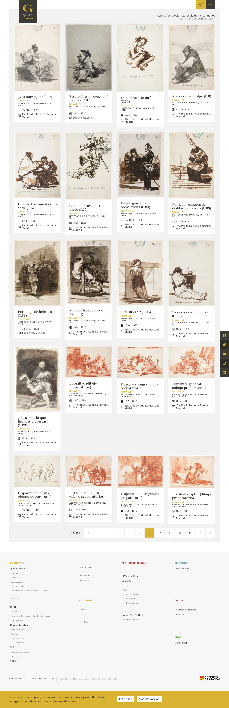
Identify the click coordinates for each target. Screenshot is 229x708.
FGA (85, 617)
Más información (149, 699)
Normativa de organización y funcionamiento (31, 616)
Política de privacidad (100, 679)
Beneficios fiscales (19, 629)
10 (160, 532)
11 (170, 532)
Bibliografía (131, 598)
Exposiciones (86, 567)
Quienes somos (18, 568)
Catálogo (126, 580)
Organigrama (17, 582)
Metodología (132, 594)
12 (180, 532)
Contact (14, 660)
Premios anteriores (131, 619)
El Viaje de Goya (130, 576)
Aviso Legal (84, 679)
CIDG (13, 607)
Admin (114, 679)
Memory (14, 599)
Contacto (64, 679)
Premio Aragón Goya (132, 615)
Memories (84, 580)
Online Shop (181, 642)
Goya (85, 622)
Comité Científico (18, 586)
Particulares (20, 638)
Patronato (15, 577)
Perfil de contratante (20, 652)
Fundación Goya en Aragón (25, 679)
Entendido (125, 699)
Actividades (85, 575)
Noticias (83, 609)
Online (125, 585)
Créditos (73, 679)
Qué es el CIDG (17, 611)
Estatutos (15, 573)
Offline (125, 590)
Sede (12, 647)
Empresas (19, 642)
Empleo (14, 656)
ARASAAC (180, 614)
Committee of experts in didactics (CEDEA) (30, 590)
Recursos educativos (185, 609)
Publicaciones (182, 568)
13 (190, 532)
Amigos (14, 634)
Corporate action (19, 625)
